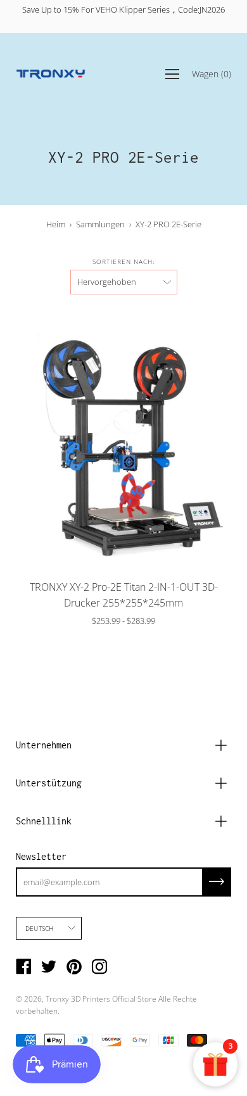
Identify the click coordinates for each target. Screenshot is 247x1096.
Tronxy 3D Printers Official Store (101, 998)
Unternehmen (44, 745)
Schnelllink (44, 821)
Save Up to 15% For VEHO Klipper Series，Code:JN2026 (123, 9)
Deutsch (39, 928)
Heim (55, 224)
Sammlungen (100, 224)
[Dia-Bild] (123, 440)
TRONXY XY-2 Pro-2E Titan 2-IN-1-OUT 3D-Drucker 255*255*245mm (124, 595)
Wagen (211, 73)
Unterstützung (49, 783)
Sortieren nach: (123, 261)
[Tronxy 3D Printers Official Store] (51, 74)
